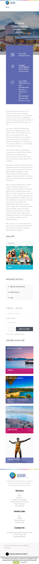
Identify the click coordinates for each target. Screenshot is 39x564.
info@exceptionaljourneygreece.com (20, 532)
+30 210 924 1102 (20, 534)
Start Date (10, 318)
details (19, 360)
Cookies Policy (19, 522)
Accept (16, 562)
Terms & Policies (19, 520)
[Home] (20, 479)
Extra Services (19, 506)
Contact (19, 518)
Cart (19, 516)
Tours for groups (19, 504)
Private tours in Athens (19, 499)
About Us (19, 497)
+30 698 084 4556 (20, 537)
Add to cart (24, 329)
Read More (24, 562)
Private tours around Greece (19, 502)
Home (19, 495)
